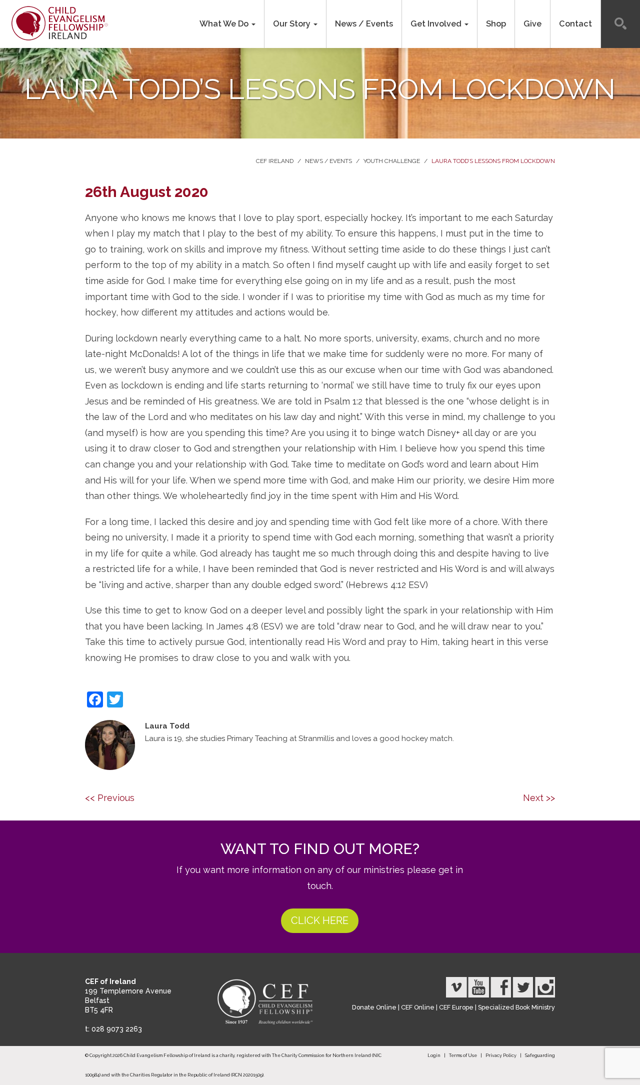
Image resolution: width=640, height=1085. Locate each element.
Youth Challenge (392, 161)
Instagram (544, 987)
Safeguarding (540, 1055)
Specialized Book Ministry (516, 1007)
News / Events (364, 23)
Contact (575, 23)
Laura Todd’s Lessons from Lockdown (493, 161)
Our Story (292, 23)
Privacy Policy (501, 1055)
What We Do (225, 23)
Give (533, 23)
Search (620, 24)
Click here (319, 920)
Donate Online (374, 1007)
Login (434, 1055)
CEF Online (417, 1007)
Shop (496, 23)
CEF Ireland (275, 161)
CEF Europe (456, 1007)
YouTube (478, 987)
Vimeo (456, 987)
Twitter (522, 987)
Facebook (500, 987)
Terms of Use (463, 1055)
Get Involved (437, 23)
